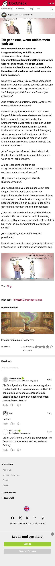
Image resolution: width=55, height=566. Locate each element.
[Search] (51, 9)
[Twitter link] (20, 518)
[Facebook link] (12, 518)
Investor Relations (11, 475)
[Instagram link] (27, 518)
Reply (5, 405)
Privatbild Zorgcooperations (27, 299)
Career (6, 485)
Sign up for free (27, 551)
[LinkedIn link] (35, 518)
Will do (27, 544)
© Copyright (5, 347)
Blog (9, 286)
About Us (7, 470)
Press (5, 480)
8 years (49, 379)
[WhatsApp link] (42, 518)
